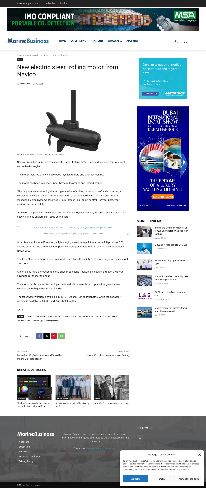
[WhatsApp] (61, 336)
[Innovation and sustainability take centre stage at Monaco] (144, 280)
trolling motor (52, 320)
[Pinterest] (54, 336)
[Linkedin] (185, 42)
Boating (29, 316)
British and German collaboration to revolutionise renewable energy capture (171, 230)
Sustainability (24, 320)
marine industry (86, 316)
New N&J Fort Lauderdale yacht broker (111, 403)
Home (20, 55)
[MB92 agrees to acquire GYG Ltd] (144, 248)
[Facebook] (39, 336)
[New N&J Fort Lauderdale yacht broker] (111, 387)
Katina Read (25, 83)
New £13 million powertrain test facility (108, 355)
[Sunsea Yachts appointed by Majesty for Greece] (73, 387)
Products (21, 398)
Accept (135, 478)
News (27, 55)
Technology (37, 320)
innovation (40, 316)
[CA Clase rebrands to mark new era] (144, 296)
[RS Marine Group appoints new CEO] (144, 264)
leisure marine (54, 316)
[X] (46, 336)
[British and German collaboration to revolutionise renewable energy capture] (144, 231)
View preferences (188, 478)
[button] (199, 454)
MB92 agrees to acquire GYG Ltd (170, 245)
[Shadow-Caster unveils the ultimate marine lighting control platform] (34, 387)
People (97, 398)
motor (99, 316)
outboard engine (112, 316)
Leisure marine (62, 398)
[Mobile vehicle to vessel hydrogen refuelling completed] (144, 312)
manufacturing (69, 316)
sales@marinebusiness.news (101, 448)
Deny (162, 478)
